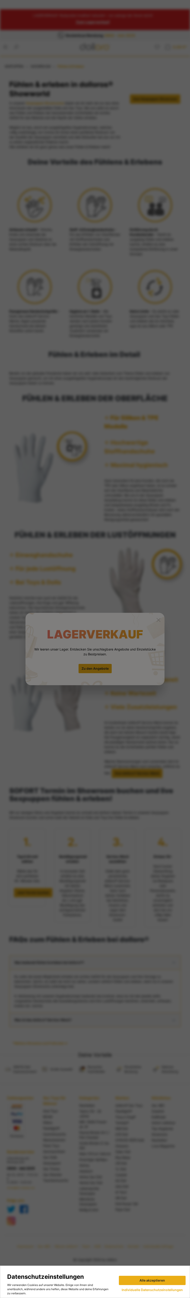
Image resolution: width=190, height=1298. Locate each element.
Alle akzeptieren (152, 1280)
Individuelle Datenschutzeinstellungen (152, 1290)
